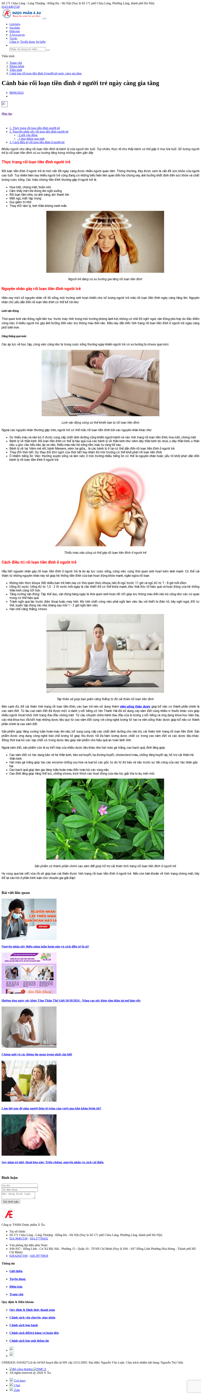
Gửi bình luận (11, 1201)
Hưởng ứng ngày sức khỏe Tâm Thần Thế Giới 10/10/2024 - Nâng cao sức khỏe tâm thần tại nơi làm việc (71, 1000)
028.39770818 (39, 1255)
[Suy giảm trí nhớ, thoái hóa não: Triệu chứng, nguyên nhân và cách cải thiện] (29, 1154)
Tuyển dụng (27, 41)
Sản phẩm (14, 27)
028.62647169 (18, 1255)
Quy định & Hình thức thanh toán (32, 1309)
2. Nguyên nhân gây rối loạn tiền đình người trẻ (39, 131)
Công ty (14, 41)
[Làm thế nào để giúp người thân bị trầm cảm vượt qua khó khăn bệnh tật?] (29, 1100)
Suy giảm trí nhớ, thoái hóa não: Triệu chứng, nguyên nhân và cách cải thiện (53, 1162)
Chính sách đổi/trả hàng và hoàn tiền (34, 1332)
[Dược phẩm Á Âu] (22, 17)
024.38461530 (18, 1238)
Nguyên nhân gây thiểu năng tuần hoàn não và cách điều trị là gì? (45, 946)
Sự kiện (41, 41)
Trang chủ (16, 1294)
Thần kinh (8, 56)
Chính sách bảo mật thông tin (29, 1340)
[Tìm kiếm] (48, 50)
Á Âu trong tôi (17, 34)
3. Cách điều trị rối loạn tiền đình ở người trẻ (37, 142)
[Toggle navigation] (44, 18)
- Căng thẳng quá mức (31, 138)
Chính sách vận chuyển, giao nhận (32, 1317)
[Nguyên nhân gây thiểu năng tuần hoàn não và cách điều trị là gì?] (29, 938)
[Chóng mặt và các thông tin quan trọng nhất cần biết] (29, 1046)
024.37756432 (39, 1238)
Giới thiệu (14, 24)
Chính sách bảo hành (23, 1325)
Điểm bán (14, 31)
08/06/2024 (16, 92)
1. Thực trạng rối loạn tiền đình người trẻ (34, 128)
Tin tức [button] (13, 38)
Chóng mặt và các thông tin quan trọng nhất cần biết (37, 1054)
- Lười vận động (27, 135)
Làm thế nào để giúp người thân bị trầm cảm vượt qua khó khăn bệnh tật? (51, 1108)
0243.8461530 (11, 6)
